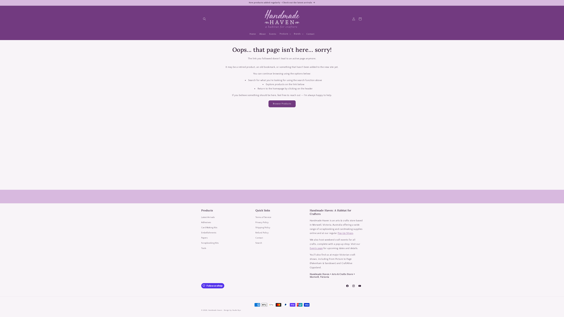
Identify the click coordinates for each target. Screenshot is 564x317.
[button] (204, 19)
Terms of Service (263, 217)
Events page (316, 248)
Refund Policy (261, 233)
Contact (259, 238)
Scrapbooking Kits (210, 243)
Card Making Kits (209, 227)
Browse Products (282, 103)
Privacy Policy (261, 222)
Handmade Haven (215, 310)
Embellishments (208, 233)
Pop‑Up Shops (345, 233)
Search (258, 243)
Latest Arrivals (208, 217)
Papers (204, 238)
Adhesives (206, 222)
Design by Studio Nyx (232, 310)
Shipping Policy (262, 227)
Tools (203, 248)
